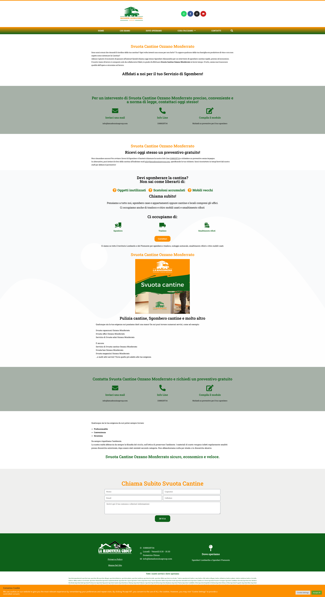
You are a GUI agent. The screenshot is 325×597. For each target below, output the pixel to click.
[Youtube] (203, 14)
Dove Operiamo (154, 30)
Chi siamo (125, 30)
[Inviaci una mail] (115, 110)
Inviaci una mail (115, 117)
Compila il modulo (210, 117)
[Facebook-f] (190, 14)
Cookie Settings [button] (303, 592)
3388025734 (175, 158)
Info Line (162, 117)
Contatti (216, 30)
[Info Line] (162, 110)
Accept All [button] (316, 592)
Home (101, 30)
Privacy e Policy (115, 559)
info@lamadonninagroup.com (157, 161)
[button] (232, 30)
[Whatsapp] (184, 14)
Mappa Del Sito (115, 565)
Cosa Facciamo (185, 30)
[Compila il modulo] (210, 110)
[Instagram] (197, 14)
